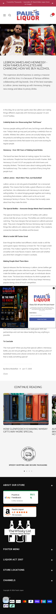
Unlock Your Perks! (42, 319)
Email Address (32, 312)
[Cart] (51, 15)
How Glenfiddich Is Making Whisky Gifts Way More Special (25, 430)
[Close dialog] (54, 288)
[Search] (9, 15)
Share (5, 374)
